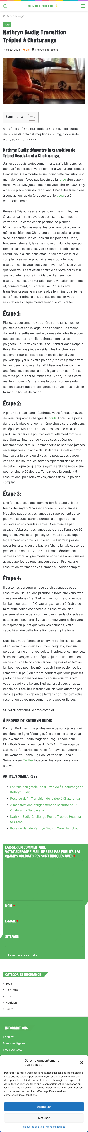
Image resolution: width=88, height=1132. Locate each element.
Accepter (44, 1107)
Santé (9, 1009)
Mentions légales (55, 1126)
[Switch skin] (5, 7)
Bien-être (12, 990)
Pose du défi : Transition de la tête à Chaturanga (45, 798)
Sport (9, 996)
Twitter (28, 760)
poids (52, 418)
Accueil (11, 16)
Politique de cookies (32, 1126)
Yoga (21, 16)
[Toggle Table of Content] (29, 117)
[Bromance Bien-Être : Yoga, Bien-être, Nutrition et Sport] (44, 5)
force (62, 179)
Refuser (44, 1118)
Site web (12, 936)
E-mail (11, 921)
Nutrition (11, 1002)
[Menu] (83, 7)
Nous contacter (13, 1049)
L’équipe (8, 1037)
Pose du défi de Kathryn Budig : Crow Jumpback (45, 828)
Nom (10, 905)
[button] (82, 1063)
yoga (60, 195)
